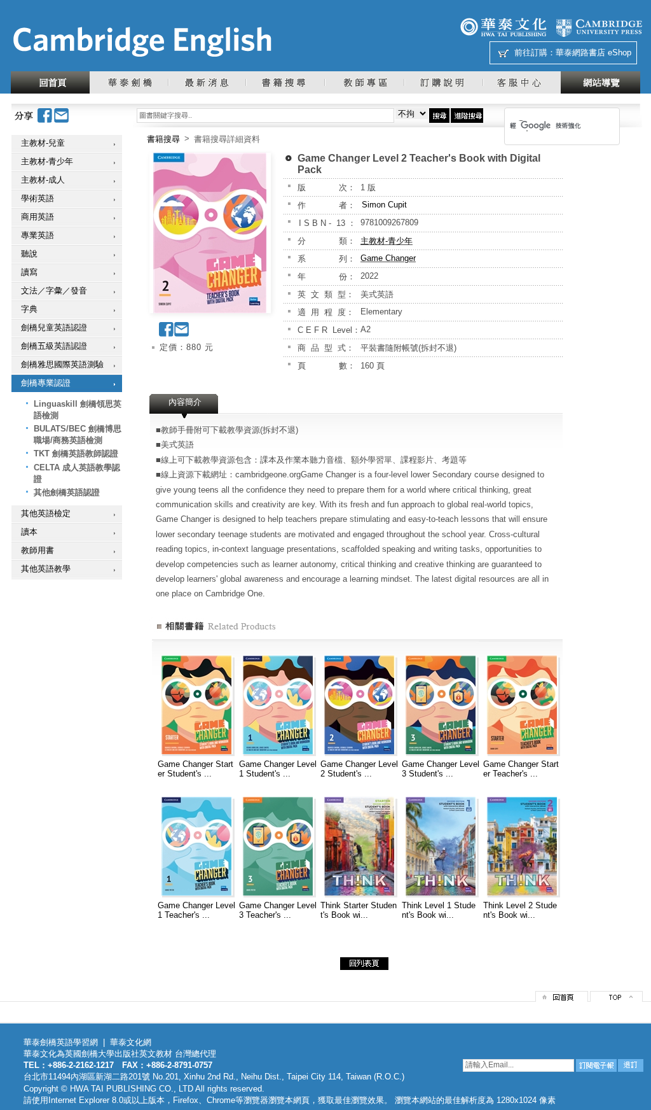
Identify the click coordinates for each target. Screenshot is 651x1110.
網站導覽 (600, 82)
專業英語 (37, 235)
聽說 (29, 253)
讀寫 (29, 272)
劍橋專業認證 (46, 383)
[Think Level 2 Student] (522, 892)
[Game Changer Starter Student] (196, 751)
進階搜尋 (467, 115)
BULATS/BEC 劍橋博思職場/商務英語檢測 (77, 434)
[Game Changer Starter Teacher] (522, 751)
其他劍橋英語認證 (67, 492)
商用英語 (37, 216)
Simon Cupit (384, 204)
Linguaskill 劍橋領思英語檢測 (77, 409)
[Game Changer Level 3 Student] (440, 751)
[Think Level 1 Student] (440, 892)
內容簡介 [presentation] (185, 402)
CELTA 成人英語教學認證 (77, 473)
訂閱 (596, 1065)
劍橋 (598, 27)
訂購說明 (443, 82)
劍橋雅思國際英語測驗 (62, 364)
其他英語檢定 (46, 513)
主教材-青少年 (47, 161)
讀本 (29, 532)
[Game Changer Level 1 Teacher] (196, 892)
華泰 (503, 27)
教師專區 (364, 82)
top (616, 996)
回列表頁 (364, 963)
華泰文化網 (141, 42)
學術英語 (37, 198)
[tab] (185, 406)
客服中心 (522, 82)
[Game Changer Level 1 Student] (278, 751)
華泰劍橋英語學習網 (61, 1042)
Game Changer (388, 258)
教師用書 (37, 550)
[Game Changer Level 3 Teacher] (278, 892)
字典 (29, 309)
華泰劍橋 (129, 82)
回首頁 (50, 82)
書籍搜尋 (284, 82)
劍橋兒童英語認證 (54, 327)
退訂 (630, 1065)
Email (61, 115)
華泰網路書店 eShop (593, 52)
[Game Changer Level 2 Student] (359, 751)
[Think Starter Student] (359, 892)
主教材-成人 (43, 180)
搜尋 (439, 115)
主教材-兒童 (43, 143)
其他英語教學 (46, 568)
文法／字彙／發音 (54, 290)
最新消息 (206, 82)
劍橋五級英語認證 (54, 346)
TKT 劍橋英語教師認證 (76, 453)
